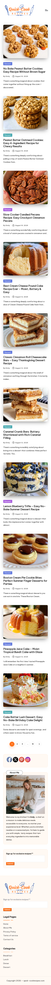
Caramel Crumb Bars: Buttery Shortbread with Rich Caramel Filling (22, 435)
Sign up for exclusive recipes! (19, 853)
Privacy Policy (9, 931)
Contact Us (8, 939)
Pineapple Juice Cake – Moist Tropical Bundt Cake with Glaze (22, 650)
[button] (39, 744)
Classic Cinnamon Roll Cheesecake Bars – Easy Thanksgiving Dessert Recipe (25, 360)
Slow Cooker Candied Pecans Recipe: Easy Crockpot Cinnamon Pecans (24, 217)
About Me (7, 928)
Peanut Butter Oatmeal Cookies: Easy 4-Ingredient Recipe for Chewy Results (23, 143)
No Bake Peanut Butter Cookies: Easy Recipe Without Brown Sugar (24, 70)
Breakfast (7, 955)
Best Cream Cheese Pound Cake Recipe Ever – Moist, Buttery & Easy (23, 289)
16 (33, 744)
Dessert (7, 64)
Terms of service (10, 935)
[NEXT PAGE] (39, 744)
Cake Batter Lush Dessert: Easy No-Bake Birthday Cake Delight (23, 718)
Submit (10, 863)
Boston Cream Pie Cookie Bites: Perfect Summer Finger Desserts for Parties (25, 580)
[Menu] (46, 10)
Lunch (6, 959)
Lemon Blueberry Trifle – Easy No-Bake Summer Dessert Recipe (24, 508)
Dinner (6, 963)
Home (5, 924)
